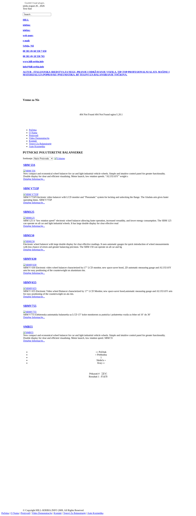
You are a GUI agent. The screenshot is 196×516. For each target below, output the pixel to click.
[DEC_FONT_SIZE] (24, 11)
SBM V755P (31, 188)
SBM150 (28, 235)
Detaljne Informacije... (34, 179)
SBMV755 (29, 305)
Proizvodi (25, 513)
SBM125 (28, 211)
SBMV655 (29, 282)
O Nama (15, 513)
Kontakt (58, 513)
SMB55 (28, 326)
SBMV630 (29, 258)
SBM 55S (29, 165)
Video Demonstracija (42, 513)
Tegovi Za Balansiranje (74, 513)
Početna (5, 513)
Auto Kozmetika (95, 513)
